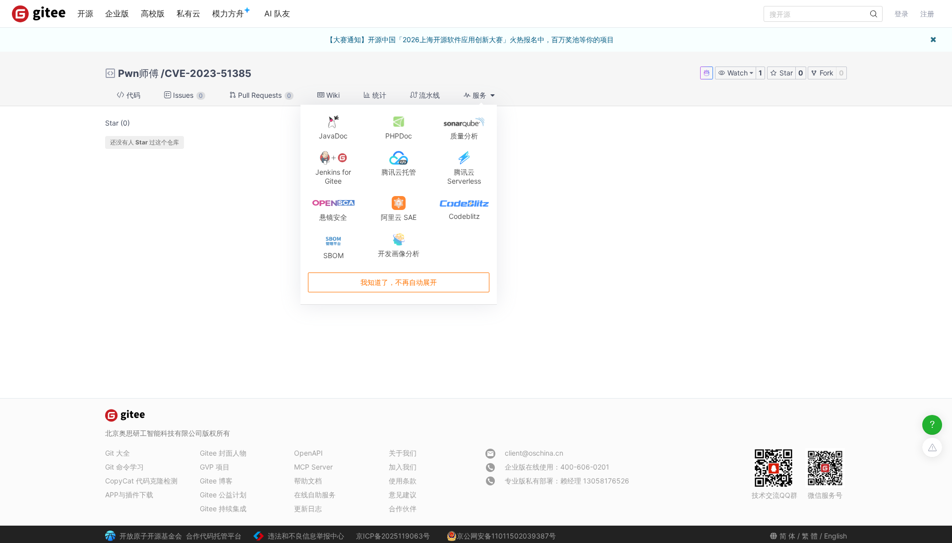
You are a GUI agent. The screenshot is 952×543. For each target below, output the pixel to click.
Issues (187, 95)
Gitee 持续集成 (223, 508)
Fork (825, 72)
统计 (378, 95)
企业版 (117, 13)
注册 (927, 13)
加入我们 (402, 467)
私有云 (188, 13)
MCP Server (313, 467)
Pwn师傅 (138, 73)
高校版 (153, 13)
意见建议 (402, 494)
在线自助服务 (315, 494)
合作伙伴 (402, 508)
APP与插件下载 (129, 494)
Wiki (332, 95)
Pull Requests (263, 95)
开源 (85, 13)
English (835, 536)
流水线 (428, 95)
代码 (132, 95)
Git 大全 (117, 453)
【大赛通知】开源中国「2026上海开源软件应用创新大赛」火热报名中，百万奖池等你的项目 (470, 39)
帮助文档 (308, 480)
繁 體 (810, 536)
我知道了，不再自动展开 (398, 282)
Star (785, 72)
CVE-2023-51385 (208, 73)
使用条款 (402, 480)
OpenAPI (308, 453)
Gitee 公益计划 (223, 494)
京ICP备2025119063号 (393, 536)
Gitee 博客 (216, 480)
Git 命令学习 (124, 467)
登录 (901, 13)
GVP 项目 (215, 467)
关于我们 (402, 453)
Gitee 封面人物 (223, 453)
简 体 (787, 536)
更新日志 (308, 508)
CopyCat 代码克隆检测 (141, 480)
